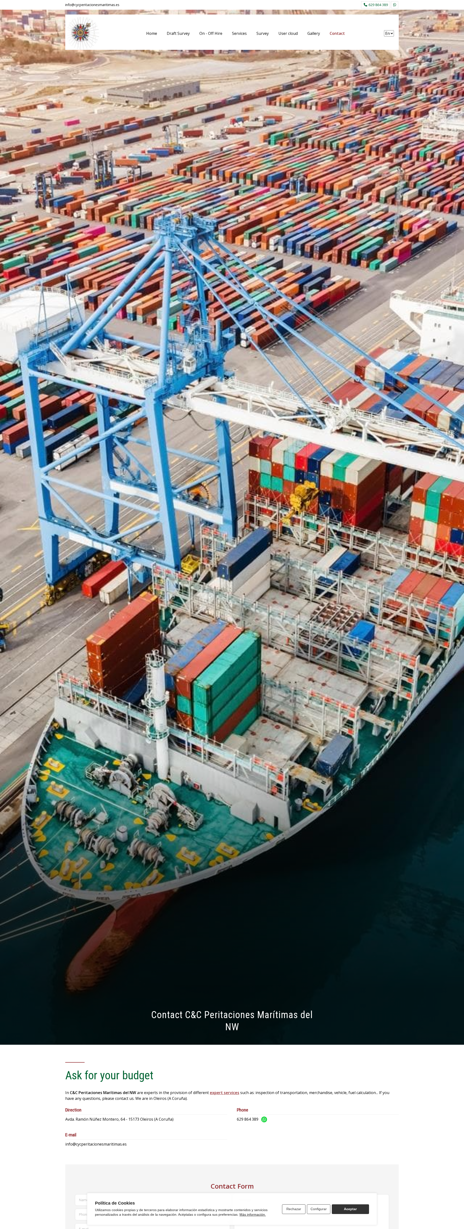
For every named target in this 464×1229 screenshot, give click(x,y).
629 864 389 (247, 1119)
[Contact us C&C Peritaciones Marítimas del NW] (394, 4)
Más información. (252, 1214)
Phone (84, 1214)
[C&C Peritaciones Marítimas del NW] (82, 33)
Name (83, 1200)
